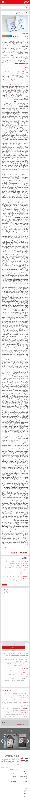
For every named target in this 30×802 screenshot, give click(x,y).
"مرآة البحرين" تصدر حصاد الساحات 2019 (15, 576)
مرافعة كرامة (14, 552)
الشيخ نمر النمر (23, 552)
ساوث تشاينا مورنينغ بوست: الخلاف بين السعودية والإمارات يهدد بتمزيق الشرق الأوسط (16, 660)
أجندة (25, 788)
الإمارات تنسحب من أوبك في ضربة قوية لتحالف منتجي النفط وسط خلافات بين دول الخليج (15, 699)
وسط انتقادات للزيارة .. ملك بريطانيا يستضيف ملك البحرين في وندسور (16, 684)
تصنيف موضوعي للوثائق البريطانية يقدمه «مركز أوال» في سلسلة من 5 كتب (16, 573)
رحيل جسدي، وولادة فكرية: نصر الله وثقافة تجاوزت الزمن (16, 674)
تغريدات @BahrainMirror (22, 724)
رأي (26, 783)
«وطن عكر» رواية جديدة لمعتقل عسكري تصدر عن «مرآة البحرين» (17, 579)
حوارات (25, 781)
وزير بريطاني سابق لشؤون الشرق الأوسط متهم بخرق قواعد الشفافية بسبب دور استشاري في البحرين (15, 679)
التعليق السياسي (23, 776)
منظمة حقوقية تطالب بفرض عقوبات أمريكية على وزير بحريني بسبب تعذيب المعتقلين (15, 664)
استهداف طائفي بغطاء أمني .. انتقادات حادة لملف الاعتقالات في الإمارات (15, 709)
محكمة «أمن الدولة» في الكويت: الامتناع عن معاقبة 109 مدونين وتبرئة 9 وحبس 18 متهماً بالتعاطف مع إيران (15, 704)
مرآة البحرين (26, 2)
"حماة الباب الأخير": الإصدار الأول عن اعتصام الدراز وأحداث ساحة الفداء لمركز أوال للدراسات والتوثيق (15, 567)
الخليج (4, 690)
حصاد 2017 (14, 735)
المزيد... (4, 584)
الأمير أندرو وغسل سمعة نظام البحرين (19, 669)
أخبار (26, 773)
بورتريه (14, 778)
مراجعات (25, 793)
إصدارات (25, 7)
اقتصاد (13, 650)
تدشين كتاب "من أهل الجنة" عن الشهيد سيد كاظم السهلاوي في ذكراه (17, 562)
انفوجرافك (13, 781)
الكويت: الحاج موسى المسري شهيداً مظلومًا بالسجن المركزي (16, 694)
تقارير (13, 644)
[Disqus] (15, 617)
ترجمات (13, 647)
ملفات (14, 783)
